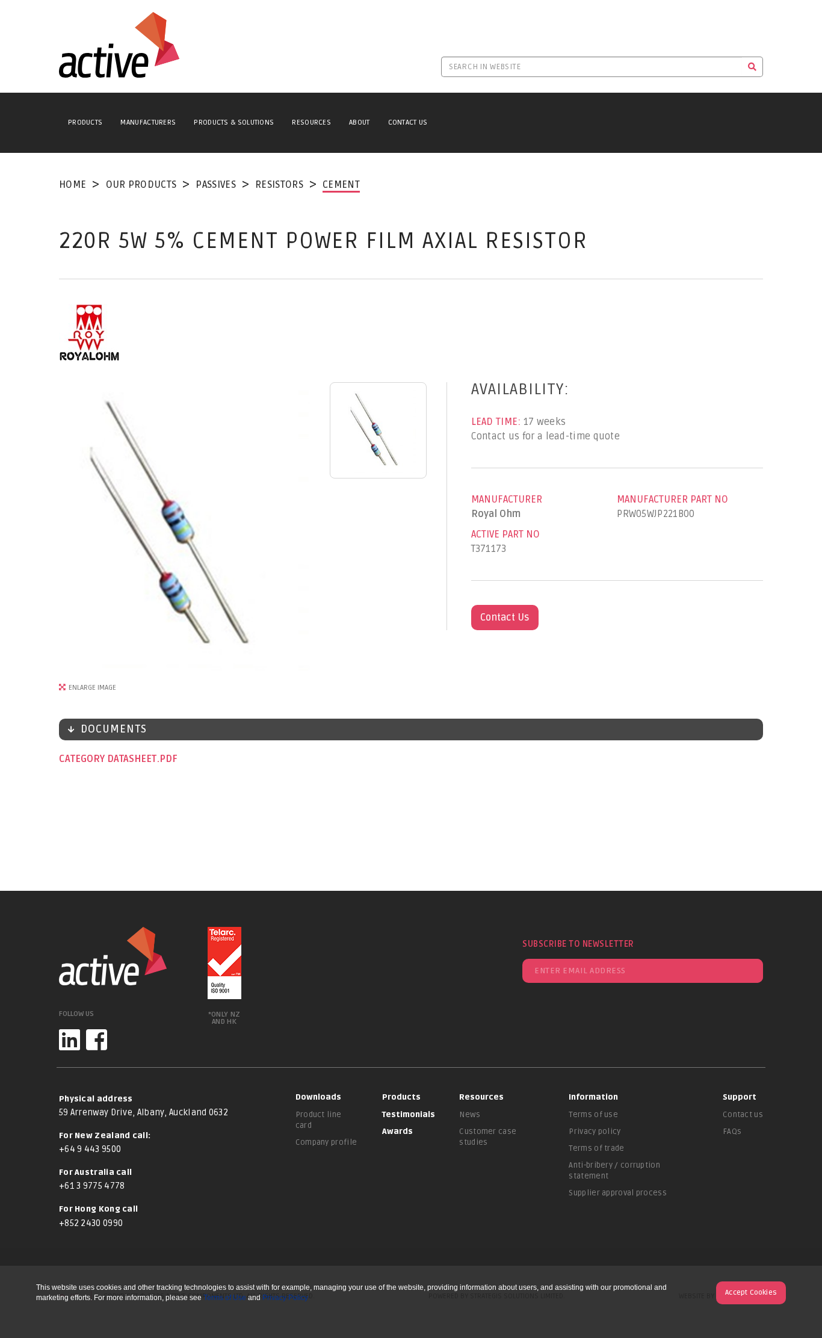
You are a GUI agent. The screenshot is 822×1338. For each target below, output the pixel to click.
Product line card (318, 1120)
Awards (397, 1131)
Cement (341, 185)
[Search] (752, 67)
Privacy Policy (285, 1297)
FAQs (732, 1131)
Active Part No (505, 534)
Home (72, 185)
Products (85, 122)
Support (739, 1097)
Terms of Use (224, 1297)
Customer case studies (487, 1137)
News (469, 1115)
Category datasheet (109, 759)
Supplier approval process (618, 1193)
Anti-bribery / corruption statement (614, 1170)
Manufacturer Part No (672, 500)
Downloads (318, 1097)
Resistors (279, 185)
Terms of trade (596, 1148)
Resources (311, 122)
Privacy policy (594, 1131)
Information (593, 1097)
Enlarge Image (92, 687)
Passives (215, 185)
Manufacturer (506, 500)
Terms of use (593, 1115)
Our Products (141, 185)
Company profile (326, 1142)
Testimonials (408, 1115)
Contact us (743, 1115)
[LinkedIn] (69, 1039)
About (359, 122)
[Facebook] (96, 1039)
